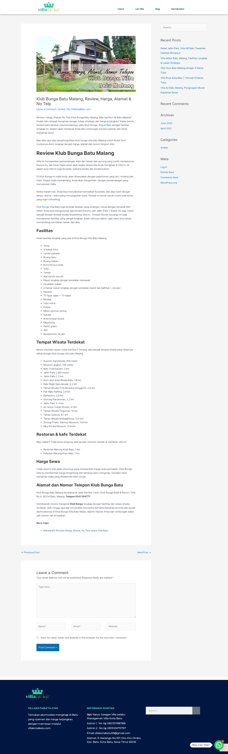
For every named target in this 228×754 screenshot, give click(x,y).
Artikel (61, 109)
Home (121, 9)
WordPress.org (169, 182)
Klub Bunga (42, 206)
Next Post (144, 552)
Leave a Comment (46, 109)
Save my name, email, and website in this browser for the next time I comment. (84, 637)
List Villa (139, 9)
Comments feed (169, 177)
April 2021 (166, 128)
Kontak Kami (177, 9)
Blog (157, 9)
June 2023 (166, 123)
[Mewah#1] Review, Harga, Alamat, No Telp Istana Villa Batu (75, 530)
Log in (164, 167)
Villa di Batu (104, 125)
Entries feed (167, 172)
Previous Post (30, 552)
